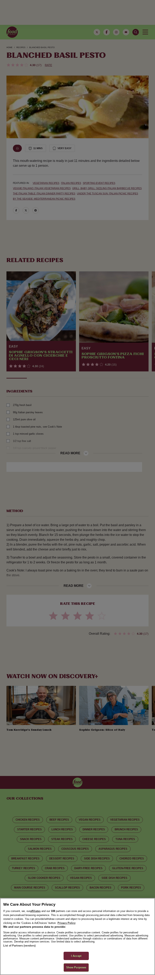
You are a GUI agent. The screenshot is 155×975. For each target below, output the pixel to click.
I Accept (76, 955)
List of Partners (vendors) (19, 945)
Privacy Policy (66, 922)
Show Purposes (76, 967)
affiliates (35, 911)
